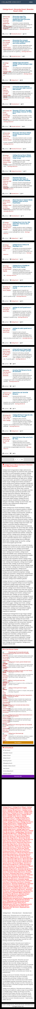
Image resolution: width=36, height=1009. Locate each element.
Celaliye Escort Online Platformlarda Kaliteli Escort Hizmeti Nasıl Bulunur (20, 715)
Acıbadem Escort (7, 753)
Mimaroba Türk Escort (16, 148)
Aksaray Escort (7, 760)
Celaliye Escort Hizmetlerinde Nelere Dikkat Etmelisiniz (18, 705)
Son (22, 459)
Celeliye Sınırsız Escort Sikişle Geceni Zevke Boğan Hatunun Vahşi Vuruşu (22, 156)
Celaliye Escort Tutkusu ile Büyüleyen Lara (21, 245)
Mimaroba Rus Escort (16, 34)
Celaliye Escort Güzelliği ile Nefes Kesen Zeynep (21, 266)
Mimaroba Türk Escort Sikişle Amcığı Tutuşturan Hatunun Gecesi (22, 134)
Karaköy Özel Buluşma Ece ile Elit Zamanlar (22, 370)
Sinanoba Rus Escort (16, 56)
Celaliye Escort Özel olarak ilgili (15, 733)
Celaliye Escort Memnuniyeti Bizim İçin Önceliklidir (20, 724)
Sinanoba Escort (15, 193)
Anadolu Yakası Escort (9, 766)
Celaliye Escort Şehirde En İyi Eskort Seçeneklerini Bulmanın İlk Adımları (20, 696)
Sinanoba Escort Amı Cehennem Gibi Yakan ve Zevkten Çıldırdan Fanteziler (21, 179)
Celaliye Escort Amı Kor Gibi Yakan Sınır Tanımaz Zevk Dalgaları (21, 223)
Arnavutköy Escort (8, 771)
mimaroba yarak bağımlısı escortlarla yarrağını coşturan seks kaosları (22, 88)
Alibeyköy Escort (7, 763)
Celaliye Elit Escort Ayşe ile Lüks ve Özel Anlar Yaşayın (23, 415)
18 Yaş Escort (6, 750)
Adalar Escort (7, 755)
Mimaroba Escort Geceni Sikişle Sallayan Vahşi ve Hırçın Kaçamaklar (22, 201)
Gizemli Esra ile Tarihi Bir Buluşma (20, 393)
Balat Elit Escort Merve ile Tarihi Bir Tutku (23, 438)
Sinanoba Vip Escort (15, 126)
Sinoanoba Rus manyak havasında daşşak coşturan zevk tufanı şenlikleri (21, 41)
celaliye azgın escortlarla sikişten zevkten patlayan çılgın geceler (22, 64)
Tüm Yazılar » (18, 742)
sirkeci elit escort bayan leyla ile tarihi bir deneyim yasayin (22, 350)
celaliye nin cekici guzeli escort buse (22, 329)
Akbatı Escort (6, 758)
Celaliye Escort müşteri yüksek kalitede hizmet (19, 661)
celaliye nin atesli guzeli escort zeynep (22, 287)
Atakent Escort (7, 773)
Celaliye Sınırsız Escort (16, 171)
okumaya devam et (24, 29)
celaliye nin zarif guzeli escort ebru (22, 308)
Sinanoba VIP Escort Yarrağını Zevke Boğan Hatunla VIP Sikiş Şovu (22, 112)
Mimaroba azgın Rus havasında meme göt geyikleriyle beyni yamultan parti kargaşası (21, 19)
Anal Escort (6, 768)
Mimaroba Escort (15, 104)
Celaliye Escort (11, 2)
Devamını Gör (18, 776)
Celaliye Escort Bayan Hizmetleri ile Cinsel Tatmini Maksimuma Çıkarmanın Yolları (20, 671)
